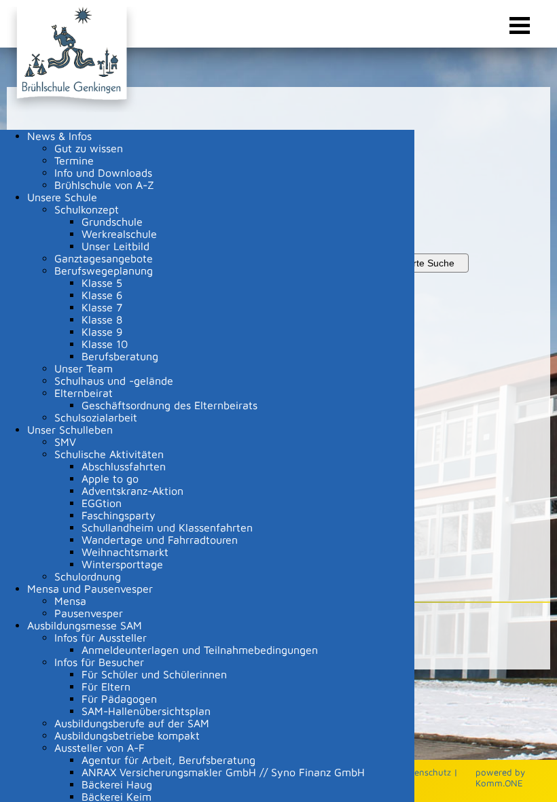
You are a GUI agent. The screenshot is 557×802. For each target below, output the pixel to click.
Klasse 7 (102, 307)
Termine (74, 160)
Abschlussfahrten (124, 466)
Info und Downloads (103, 173)
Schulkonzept (86, 209)
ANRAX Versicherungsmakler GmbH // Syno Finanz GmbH (223, 772)
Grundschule (112, 221)
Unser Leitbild (115, 246)
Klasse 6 (102, 295)
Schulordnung (87, 576)
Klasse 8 (102, 319)
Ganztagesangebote (103, 258)
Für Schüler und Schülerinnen (154, 674)
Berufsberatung (120, 356)
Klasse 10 (105, 344)
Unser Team (83, 368)
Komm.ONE (499, 783)
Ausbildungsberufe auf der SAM (131, 723)
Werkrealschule (119, 234)
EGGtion (102, 503)
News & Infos (59, 136)
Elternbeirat (83, 393)
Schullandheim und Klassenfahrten (167, 527)
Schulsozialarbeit (95, 417)
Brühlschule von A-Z (104, 185)
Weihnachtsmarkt (125, 552)
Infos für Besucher (99, 662)
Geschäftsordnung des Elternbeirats (169, 405)
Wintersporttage (122, 564)
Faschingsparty (119, 515)
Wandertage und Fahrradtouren (160, 540)
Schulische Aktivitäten (109, 454)
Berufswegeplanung (103, 270)
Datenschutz (425, 772)
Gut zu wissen (88, 148)
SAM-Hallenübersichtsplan (146, 711)
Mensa (70, 601)
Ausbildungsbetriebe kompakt (127, 735)
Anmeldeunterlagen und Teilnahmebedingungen (200, 650)
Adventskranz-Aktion (132, 491)
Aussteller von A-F (99, 748)
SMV (65, 442)
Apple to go (110, 478)
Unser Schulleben (70, 429)
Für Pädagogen (119, 699)
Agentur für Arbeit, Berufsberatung (168, 760)
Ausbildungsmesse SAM (84, 625)
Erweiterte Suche (417, 263)
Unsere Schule (62, 197)
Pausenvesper (88, 613)
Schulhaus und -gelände (113, 380)
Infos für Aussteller (100, 637)
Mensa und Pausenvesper (90, 588)
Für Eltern (106, 686)
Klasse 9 (102, 332)
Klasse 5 (102, 283)
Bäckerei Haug (117, 784)
